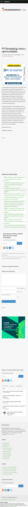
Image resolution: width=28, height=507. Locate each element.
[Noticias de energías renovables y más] (14, 10)
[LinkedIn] (13, 247)
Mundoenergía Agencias (8, 54)
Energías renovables (7, 448)
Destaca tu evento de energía (9, 469)
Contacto (7, 499)
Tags (3, 388)
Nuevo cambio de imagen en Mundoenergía (12, 401)
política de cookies (13, 506)
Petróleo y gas (6, 458)
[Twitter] (7, 247)
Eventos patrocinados (8, 56)
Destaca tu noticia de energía (9, 467)
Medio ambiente (7, 453)
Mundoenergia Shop (7, 474)
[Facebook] (10, 247)
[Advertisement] (14, 27)
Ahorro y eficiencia (7, 450)
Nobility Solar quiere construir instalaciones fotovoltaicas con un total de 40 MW (15, 189)
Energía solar (6, 443)
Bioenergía (5, 446)
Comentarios (19, 386)
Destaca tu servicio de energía (10, 472)
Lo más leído (5, 386)
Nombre (21, 288)
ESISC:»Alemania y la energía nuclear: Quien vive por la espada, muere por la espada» (14, 215)
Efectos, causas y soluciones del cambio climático (13, 391)
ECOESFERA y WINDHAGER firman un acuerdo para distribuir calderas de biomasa (14, 184)
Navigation (7, 1)
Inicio (3, 499)
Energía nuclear (6, 456)
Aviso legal (12, 499)
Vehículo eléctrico (7, 451)
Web (18, 296)
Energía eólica (6, 444)
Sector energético (7, 455)
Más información (11, 434)
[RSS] (4, 247)
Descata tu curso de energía (9, 470)
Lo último (12, 386)
